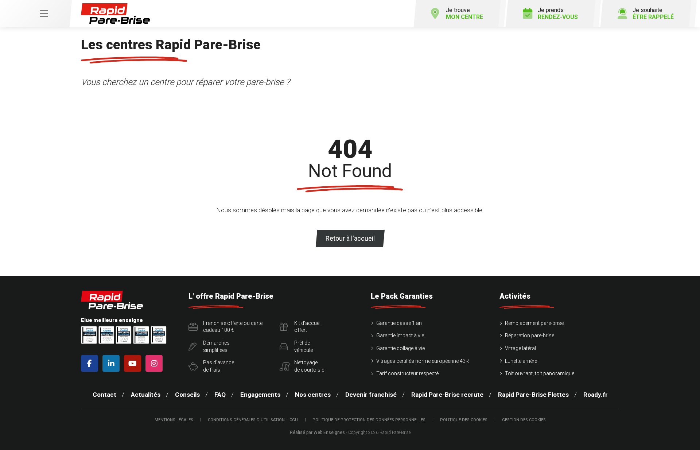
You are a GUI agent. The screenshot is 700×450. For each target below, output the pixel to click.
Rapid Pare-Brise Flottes (533, 394)
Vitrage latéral (520, 348)
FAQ (220, 394)
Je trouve (464, 13)
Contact (104, 394)
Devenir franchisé (371, 394)
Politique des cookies (463, 420)
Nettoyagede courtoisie (309, 366)
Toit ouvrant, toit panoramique (539, 373)
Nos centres (313, 394)
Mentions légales (174, 420)
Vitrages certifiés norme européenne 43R (422, 361)
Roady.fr (595, 394)
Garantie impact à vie (400, 335)
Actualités (145, 394)
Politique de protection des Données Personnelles (368, 420)
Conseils (187, 394)
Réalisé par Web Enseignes (317, 432)
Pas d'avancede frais (218, 366)
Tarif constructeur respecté (407, 373)
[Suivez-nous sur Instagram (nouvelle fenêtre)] (155, 363)
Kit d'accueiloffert (308, 326)
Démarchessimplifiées (216, 346)
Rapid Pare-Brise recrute (447, 394)
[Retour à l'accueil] (115, 13)
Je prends (558, 13)
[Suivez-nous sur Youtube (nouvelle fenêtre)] (134, 363)
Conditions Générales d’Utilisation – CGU (253, 420)
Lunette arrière (521, 361)
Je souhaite (653, 13)
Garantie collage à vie (400, 348)
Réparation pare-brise (529, 335)
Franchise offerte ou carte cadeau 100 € (232, 326)
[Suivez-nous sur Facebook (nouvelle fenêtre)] (91, 363)
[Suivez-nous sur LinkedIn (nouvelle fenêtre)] (112, 363)
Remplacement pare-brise (534, 323)
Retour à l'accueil (350, 238)
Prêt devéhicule (303, 346)
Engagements (260, 394)
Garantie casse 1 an (399, 323)
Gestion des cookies (524, 420)
